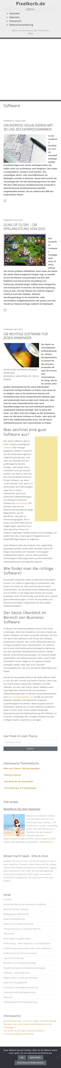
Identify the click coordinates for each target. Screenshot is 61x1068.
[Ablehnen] (57, 1057)
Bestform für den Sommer (16, 909)
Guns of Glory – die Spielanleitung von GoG (24, 226)
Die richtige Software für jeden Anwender (26, 336)
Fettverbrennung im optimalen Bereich (22, 928)
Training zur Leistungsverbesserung (21, 987)
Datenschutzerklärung (21, 24)
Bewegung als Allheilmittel (16, 914)
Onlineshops (22, 503)
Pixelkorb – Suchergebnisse (17, 972)
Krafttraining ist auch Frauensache (20, 953)
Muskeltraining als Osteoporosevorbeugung (24, 968)
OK (22, 1057)
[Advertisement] (30, 69)
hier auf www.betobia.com (20, 697)
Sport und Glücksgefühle (15, 982)
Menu (30, 9)
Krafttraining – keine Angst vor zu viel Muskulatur (27, 943)
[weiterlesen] (46, 842)
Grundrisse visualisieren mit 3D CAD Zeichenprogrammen (28, 127)
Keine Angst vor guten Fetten (17, 938)
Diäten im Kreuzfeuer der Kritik (18, 923)
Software (8, 447)
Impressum (15, 21)
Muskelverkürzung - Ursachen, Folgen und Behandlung (30, 1021)
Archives (8, 899)
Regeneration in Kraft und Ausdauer (21, 977)
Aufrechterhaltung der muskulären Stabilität (25, 904)
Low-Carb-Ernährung (13, 958)
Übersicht (14, 17)
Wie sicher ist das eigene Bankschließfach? (24, 1030)
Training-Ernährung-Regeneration (20, 992)
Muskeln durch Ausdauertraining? (20, 963)
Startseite (14, 13)
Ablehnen (35, 1057)
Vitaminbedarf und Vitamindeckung (20, 1002)
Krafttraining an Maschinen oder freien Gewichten (28, 948)
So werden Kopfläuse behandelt (19, 1034)
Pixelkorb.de (30, 3)
